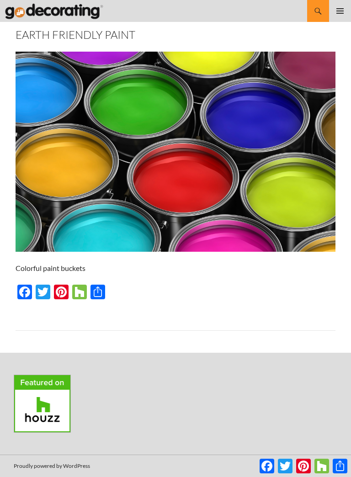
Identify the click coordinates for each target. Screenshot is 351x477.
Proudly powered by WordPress (52, 465)
